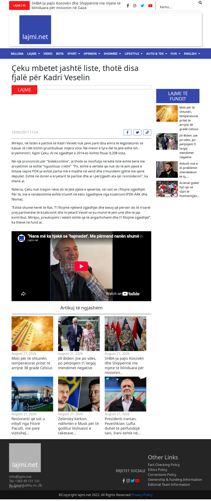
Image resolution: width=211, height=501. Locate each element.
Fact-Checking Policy (164, 464)
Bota (60, 53)
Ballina (17, 53)
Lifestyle (132, 53)
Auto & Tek (155, 53)
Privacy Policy (141, 495)
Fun (174, 53)
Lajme (31, 53)
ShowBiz (110, 53)
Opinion (90, 53)
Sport (72, 53)
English (190, 53)
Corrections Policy (162, 474)
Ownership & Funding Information (175, 479)
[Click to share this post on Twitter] (136, 132)
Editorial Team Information (169, 484)
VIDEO (47, 53)
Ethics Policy (157, 469)
